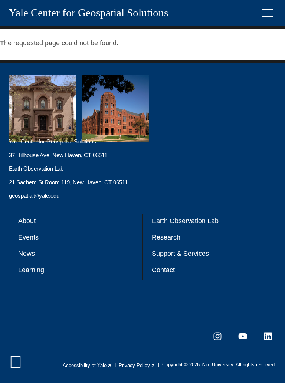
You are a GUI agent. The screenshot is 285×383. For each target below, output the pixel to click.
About (27, 221)
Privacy (137, 365)
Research (166, 237)
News (26, 253)
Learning (31, 270)
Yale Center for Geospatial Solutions (88, 12)
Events (28, 237)
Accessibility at (87, 365)
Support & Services (180, 253)
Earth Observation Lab (185, 221)
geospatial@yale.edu (34, 195)
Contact (163, 270)
